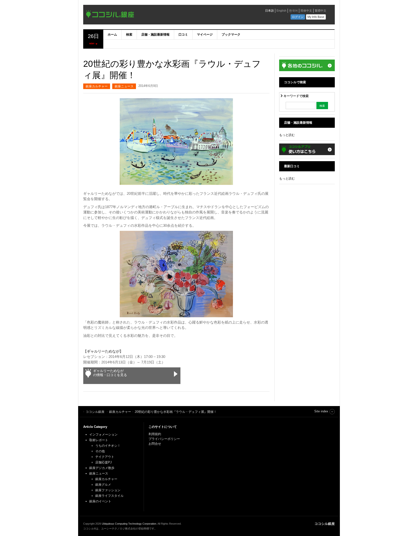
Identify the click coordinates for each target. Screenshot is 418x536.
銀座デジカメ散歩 (101, 468)
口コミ (183, 34)
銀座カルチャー (97, 86)
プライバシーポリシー (165, 439)
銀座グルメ (103, 484)
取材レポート (98, 440)
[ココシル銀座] (152, 15)
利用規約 (155, 434)
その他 (100, 451)
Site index (321, 411)
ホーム (112, 34)
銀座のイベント (100, 501)
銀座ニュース (124, 86)
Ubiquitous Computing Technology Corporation (129, 523)
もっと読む (287, 135)
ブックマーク (231, 34)
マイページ (205, 34)
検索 (129, 34)
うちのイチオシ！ (107, 445)
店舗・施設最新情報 (155, 34)
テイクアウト (104, 457)
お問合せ (155, 443)
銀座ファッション (107, 490)
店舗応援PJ (103, 462)
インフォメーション (103, 434)
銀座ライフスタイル (109, 496)
